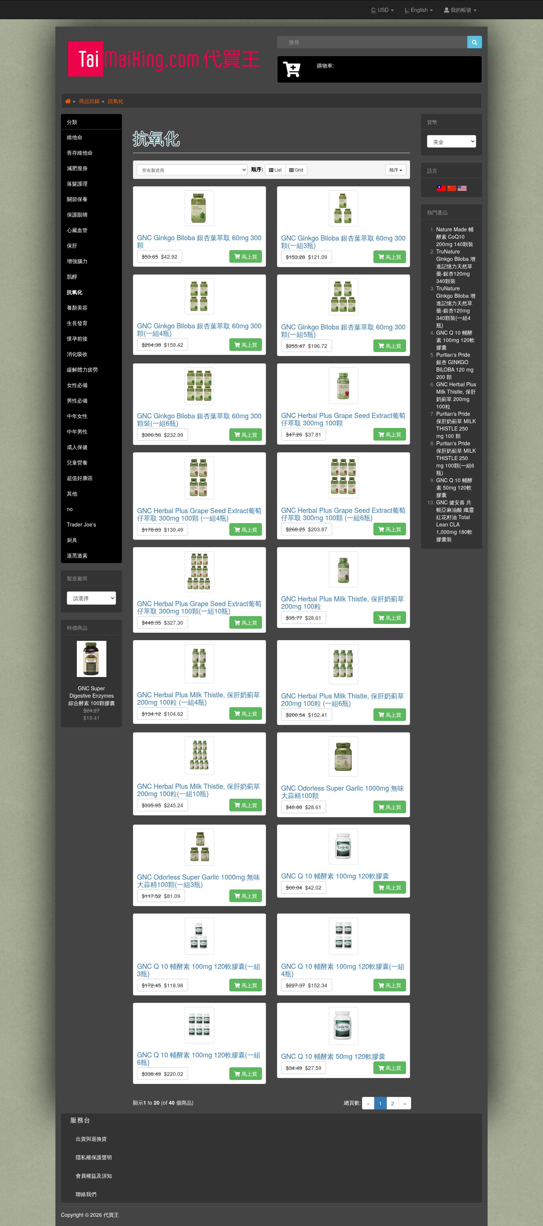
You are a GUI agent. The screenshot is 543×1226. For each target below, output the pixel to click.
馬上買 (248, 256)
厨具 (72, 539)
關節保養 (77, 199)
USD (380, 9)
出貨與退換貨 (91, 1138)
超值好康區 (80, 477)
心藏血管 (77, 230)
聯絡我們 (86, 1194)
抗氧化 (115, 100)
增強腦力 (77, 261)
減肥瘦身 (77, 168)
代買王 (111, 1214)
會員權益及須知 (94, 1175)
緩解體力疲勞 (82, 369)
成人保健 (77, 446)
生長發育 (77, 323)
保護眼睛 (77, 214)
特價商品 (77, 627)
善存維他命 (80, 152)
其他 (72, 493)
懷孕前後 (77, 338)
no (70, 508)
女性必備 (77, 384)
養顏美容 (77, 307)
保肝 (72, 245)
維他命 (74, 137)
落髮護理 (77, 183)
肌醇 (72, 276)
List (277, 169)
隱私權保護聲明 (94, 1157)
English (417, 9)
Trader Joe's (81, 524)
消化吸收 (77, 354)
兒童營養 (77, 462)
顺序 (394, 169)
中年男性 (77, 431)
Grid (298, 169)
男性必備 (77, 400)
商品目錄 (89, 100)
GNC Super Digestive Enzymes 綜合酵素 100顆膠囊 (91, 695)
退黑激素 (77, 555)
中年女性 (77, 415)
